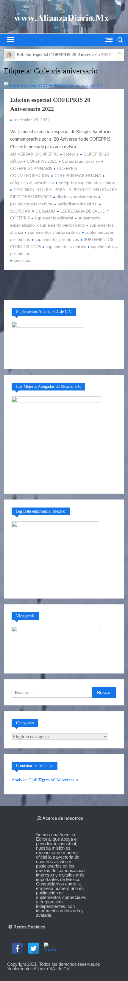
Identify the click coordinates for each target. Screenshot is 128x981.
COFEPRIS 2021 (42, 161)
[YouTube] (50, 948)
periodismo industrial (78, 203)
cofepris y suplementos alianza (87, 182)
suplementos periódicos (57, 239)
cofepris (71, 153)
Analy (17, 779)
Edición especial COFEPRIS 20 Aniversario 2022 (54, 54)
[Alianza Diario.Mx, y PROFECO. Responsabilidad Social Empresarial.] (113, 54)
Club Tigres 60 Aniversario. (54, 779)
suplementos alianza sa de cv (54, 232)
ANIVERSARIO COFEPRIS (34, 153)
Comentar (22, 260)
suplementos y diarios (66, 246)
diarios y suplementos (77, 196)
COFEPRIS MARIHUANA (77, 175)
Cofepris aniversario (81, 161)
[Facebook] (18, 948)
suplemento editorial (54, 217)
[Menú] (10, 40)
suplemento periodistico (62, 224)
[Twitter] (34, 948)
